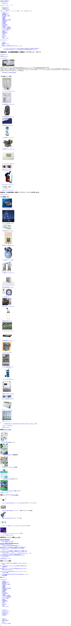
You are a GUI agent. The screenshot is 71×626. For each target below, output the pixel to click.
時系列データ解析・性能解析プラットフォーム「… (11, 510)
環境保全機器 (4, 72)
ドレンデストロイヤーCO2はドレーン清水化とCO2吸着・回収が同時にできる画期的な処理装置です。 (22, 48)
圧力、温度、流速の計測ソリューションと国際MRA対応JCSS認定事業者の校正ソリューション (20, 49)
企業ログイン (4, 619)
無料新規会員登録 (5, 620)
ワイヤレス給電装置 (5, 442)
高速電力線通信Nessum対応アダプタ (8, 490)
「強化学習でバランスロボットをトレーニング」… (11, 533)
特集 (3, 621)
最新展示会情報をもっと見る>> (5, 558)
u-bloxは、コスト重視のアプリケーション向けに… (11, 525)
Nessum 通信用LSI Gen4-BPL (7, 478)
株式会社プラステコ (3, 54)
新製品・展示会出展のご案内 (7, 518)
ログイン (3, 618)
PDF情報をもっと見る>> (4, 492)
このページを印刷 (3, 58)
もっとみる (8, 429)
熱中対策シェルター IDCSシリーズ (8, 467)
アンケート (4, 622)
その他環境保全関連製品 (12, 72)
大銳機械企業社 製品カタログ (7, 454)
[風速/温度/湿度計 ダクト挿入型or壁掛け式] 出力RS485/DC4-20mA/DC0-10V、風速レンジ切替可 (20, 423)
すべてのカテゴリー (3, 579)
